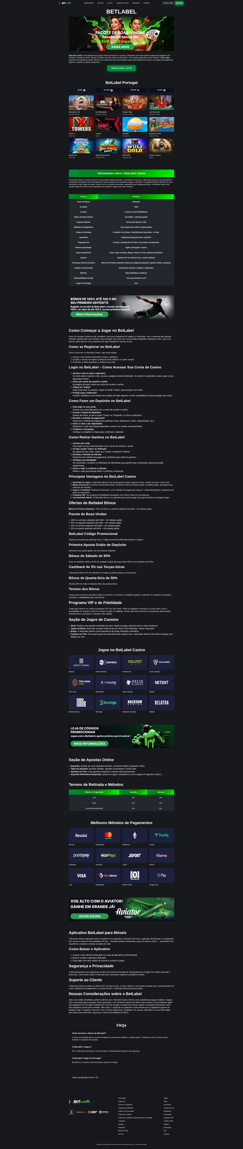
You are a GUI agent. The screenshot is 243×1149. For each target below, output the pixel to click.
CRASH (133, 90)
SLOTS (160, 90)
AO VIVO (107, 90)
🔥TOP (79, 90)
